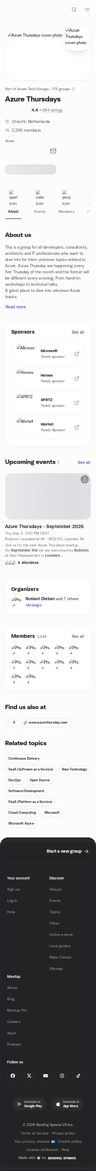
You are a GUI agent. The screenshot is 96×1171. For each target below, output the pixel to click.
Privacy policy (63, 1133)
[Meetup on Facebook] (12, 1075)
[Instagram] (62, 1075)
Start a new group (64, 851)
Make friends (60, 957)
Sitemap (56, 969)
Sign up (13, 889)
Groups (55, 889)
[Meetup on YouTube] (45, 1075)
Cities (54, 923)
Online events (61, 935)
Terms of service (35, 1133)
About (12, 988)
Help (11, 912)
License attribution (42, 1150)
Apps (11, 1033)
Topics (55, 912)
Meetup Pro (17, 1010)
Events (55, 901)
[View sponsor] (76, 354)
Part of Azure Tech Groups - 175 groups (37, 89)
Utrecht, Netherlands (31, 122)
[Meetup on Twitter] (29, 1075)
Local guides (60, 946)
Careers (13, 1022)
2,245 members (26, 130)
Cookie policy (70, 1141)
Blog (11, 999)
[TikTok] (78, 1075)
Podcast (14, 1044)
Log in (12, 901)
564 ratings (52, 110)
